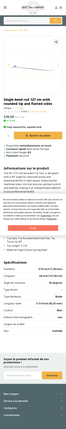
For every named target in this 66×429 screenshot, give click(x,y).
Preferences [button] (51, 219)
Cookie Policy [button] (45, 216)
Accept (33, 228)
